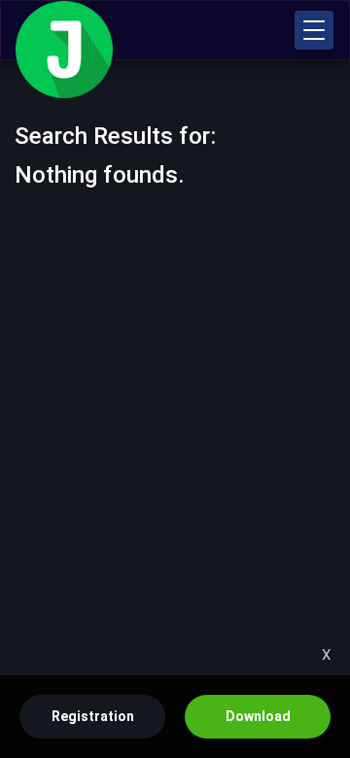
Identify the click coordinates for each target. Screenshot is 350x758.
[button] (314, 30)
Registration (93, 716)
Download (258, 716)
